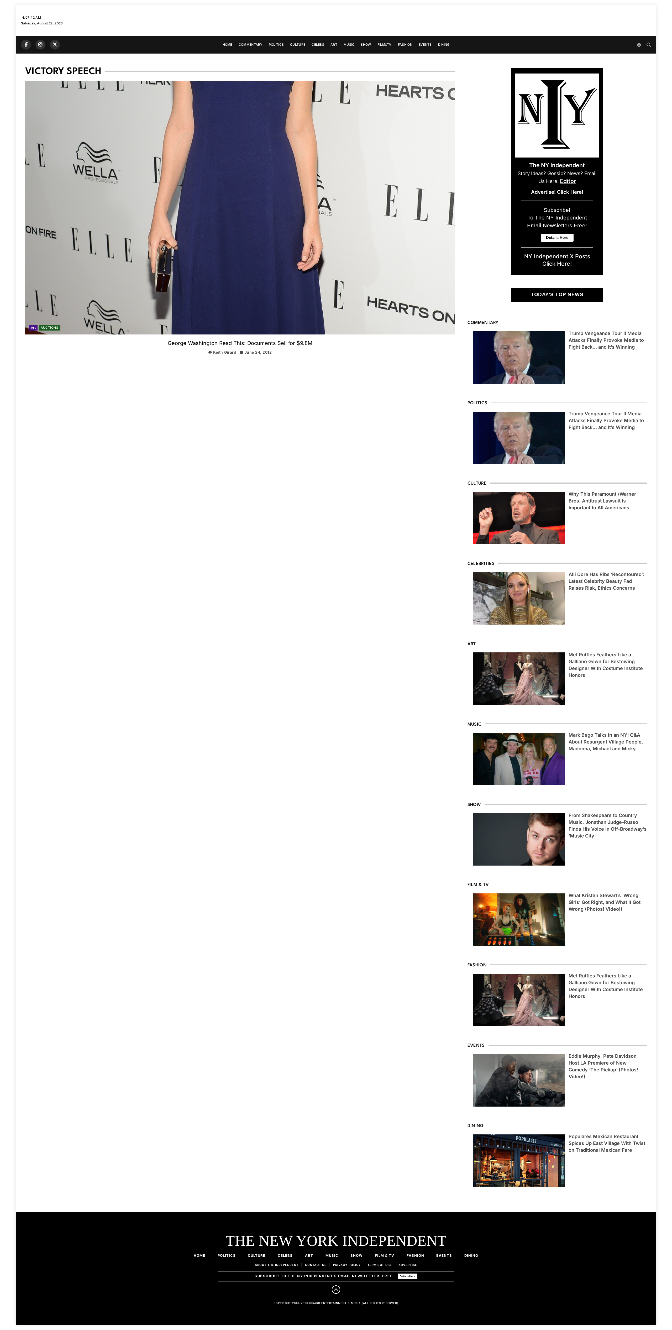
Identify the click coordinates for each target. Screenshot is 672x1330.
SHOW (366, 44)
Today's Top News (557, 294)
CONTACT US (316, 1265)
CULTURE (297, 44)
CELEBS (318, 44)
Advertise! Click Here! (557, 192)
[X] (55, 45)
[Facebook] (26, 45)
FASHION (405, 44)
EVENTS (425, 44)
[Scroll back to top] (336, 1289)
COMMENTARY (250, 44)
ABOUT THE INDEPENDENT (276, 1265)
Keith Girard (224, 352)
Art (33, 327)
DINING (444, 44)
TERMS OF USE (380, 1265)
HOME (227, 44)
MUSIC (349, 44)
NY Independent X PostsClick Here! (557, 260)
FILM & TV (384, 1255)
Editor (568, 180)
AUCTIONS (49, 327)
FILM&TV (384, 44)
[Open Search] (649, 45)
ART (333, 44)
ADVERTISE (407, 1265)
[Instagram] (40, 45)
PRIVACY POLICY (347, 1265)
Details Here (407, 1276)
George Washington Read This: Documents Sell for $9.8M (240, 343)
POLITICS (276, 44)
